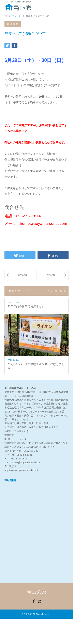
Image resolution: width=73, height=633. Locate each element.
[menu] (67, 6)
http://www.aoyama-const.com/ (21, 470)
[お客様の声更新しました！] (52, 275)
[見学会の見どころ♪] (20, 275)
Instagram (39, 600)
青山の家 (36, 592)
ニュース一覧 (54, 291)
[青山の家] (18, 6)
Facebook (33, 600)
